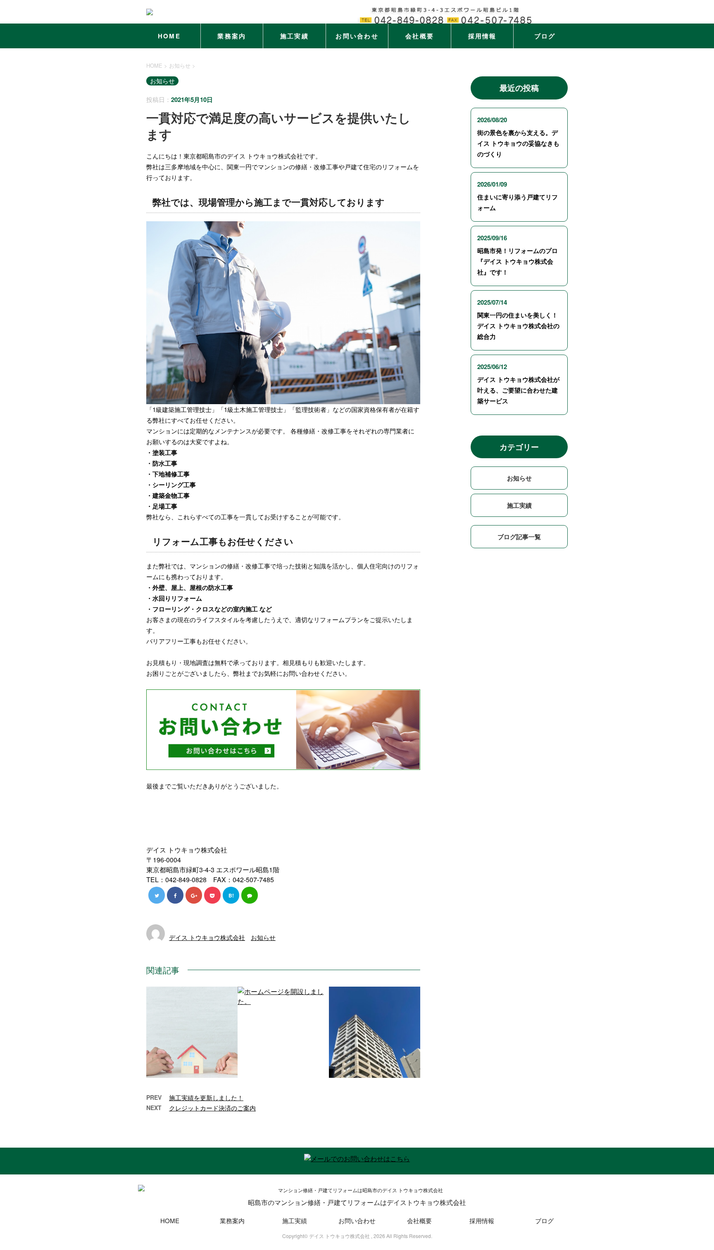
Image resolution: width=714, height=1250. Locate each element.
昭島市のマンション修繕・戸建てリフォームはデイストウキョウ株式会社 (357, 1202)
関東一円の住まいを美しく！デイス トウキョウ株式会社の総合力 (518, 325)
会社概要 (419, 35)
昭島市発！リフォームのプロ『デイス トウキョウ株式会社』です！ (517, 261)
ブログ (545, 35)
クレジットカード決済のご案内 (212, 1107)
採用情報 (482, 35)
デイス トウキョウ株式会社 (207, 937)
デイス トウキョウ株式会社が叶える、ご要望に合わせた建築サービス (518, 390)
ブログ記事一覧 (519, 536)
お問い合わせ (357, 35)
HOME (169, 35)
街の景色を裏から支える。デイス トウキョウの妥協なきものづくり (518, 143)
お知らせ (263, 937)
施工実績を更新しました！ (206, 1097)
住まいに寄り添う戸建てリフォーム (517, 202)
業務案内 (231, 35)
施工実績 (294, 35)
